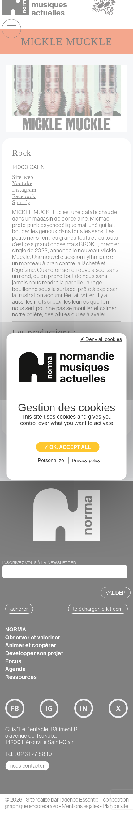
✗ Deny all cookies (101, 339)
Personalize (51, 460)
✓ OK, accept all (67, 447)
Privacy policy (86, 460)
